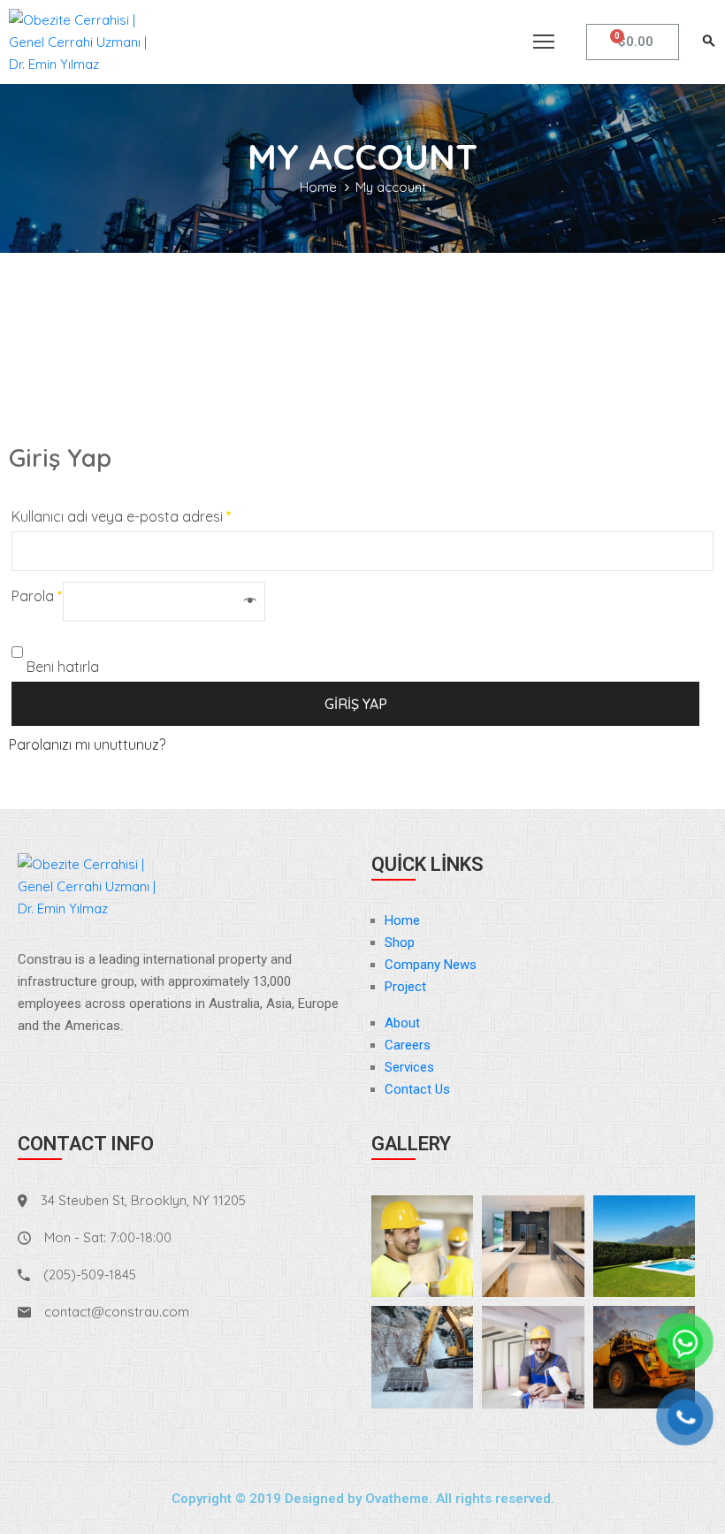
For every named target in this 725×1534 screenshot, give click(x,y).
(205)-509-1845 (89, 1274)
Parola (37, 596)
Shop (400, 942)
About (402, 1023)
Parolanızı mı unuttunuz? (87, 744)
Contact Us (417, 1089)
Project (405, 987)
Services (409, 1067)
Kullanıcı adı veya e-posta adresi (121, 516)
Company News (431, 965)
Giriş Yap (355, 704)
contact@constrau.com (116, 1311)
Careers (408, 1045)
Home (318, 187)
